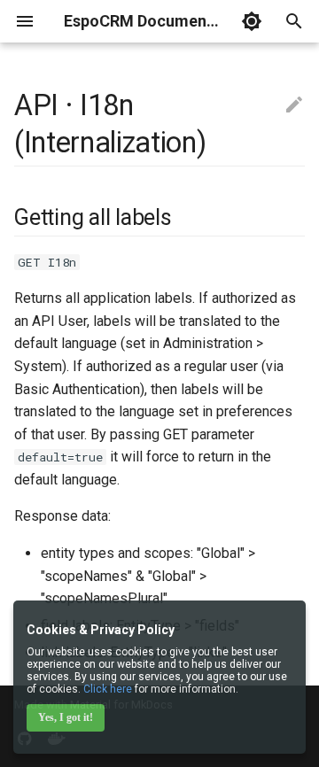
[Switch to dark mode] (251, 21)
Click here (107, 689)
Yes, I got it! (65, 717)
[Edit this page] (294, 105)
